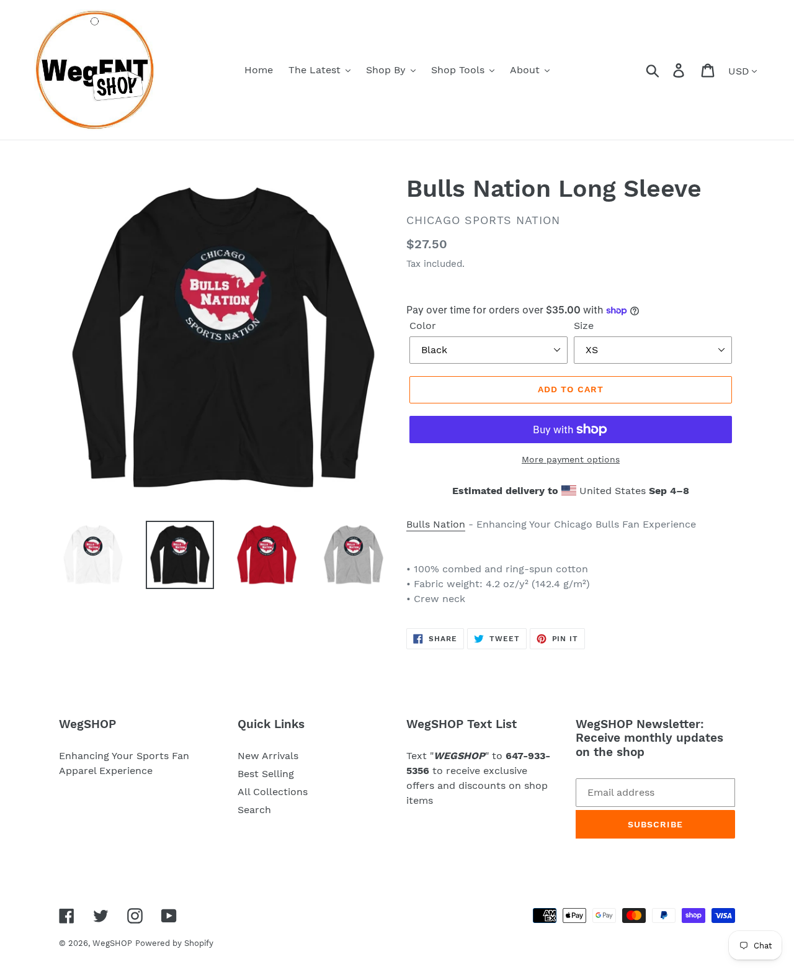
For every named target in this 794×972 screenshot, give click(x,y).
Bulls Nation (435, 524)
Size (584, 325)
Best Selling (266, 774)
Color (422, 325)
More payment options (571, 459)
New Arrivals (268, 756)
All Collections (273, 792)
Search (254, 810)
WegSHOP (112, 943)
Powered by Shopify (174, 943)
